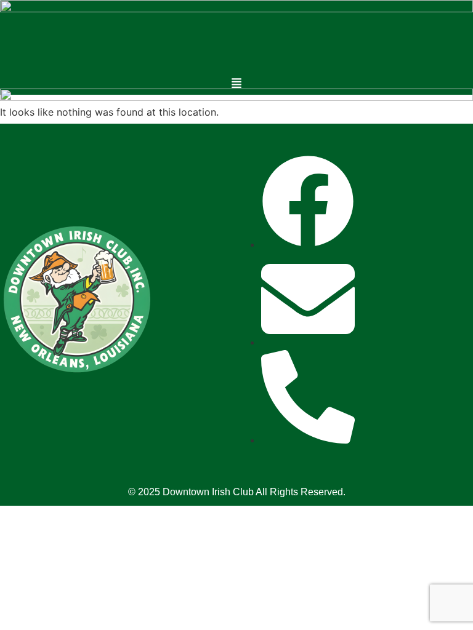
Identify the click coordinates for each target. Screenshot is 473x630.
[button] (236, 84)
